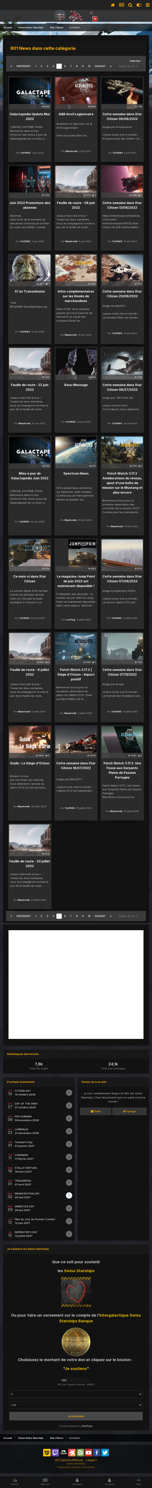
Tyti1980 (25, 152)
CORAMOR (21, 1155)
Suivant (100, 66)
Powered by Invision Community (76, 1467)
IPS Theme (61, 1460)
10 (89, 66)
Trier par (134, 61)
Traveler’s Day (23, 1142)
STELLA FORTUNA (26, 1167)
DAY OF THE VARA (26, 1103)
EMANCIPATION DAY (27, 1193)
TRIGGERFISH (23, 1180)
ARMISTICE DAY (24, 1206)
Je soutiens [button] (76, 1416)
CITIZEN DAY (23, 1090)
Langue (90, 1460)
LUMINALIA (21, 1129)
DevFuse (87, 1426)
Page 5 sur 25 (127, 66)
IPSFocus (77, 1460)
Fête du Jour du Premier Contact (35, 1219)
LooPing (70, 619)
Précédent (23, 66)
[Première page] (11, 66)
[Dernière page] (111, 66)
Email (97, 1111)
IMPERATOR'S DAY (26, 1232)
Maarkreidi (71, 151)
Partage (130, 1111)
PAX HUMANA (23, 1116)
